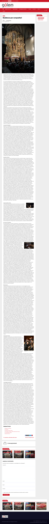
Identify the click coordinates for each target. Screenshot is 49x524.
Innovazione (15, 9)
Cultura (34, 9)
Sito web (4, 488)
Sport (39, 9)
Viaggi (4, 11)
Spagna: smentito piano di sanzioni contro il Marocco (30, 454)
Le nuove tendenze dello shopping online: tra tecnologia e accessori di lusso (38, 522)
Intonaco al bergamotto (29, 437)
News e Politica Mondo (8, 452)
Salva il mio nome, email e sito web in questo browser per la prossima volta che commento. (16, 492)
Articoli (4, 452)
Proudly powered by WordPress (5, 521)
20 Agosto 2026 (6, 507)
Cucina (29, 9)
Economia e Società (22, 9)
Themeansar (16, 521)
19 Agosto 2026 (17, 507)
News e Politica (8, 9)
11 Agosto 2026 (40, 507)
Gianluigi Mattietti (8, 20)
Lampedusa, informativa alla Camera (10, 437)
